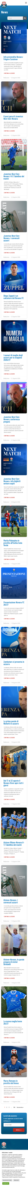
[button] (26, 2)
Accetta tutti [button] (5, 1183)
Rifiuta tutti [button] (16, 1180)
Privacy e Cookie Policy (7, 1173)
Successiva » (20, 1107)
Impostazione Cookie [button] (7, 1180)
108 (14, 1107)
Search (25, 18)
